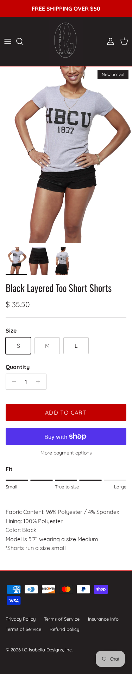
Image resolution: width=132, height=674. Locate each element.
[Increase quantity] (40, 381)
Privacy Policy (21, 619)
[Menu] (7, 41)
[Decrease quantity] (12, 381)
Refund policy (64, 629)
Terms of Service (62, 619)
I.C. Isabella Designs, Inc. (47, 649)
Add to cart (66, 412)
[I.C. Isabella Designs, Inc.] (66, 41)
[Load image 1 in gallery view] (66, 154)
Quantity (18, 366)
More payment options (66, 453)
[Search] (23, 41)
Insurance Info (103, 619)
